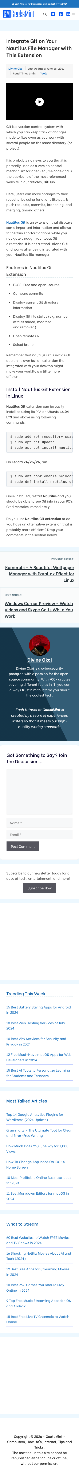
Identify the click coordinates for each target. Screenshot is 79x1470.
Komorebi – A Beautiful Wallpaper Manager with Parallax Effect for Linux (39, 573)
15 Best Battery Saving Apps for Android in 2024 (38, 1009)
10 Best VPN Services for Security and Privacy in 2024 (36, 1041)
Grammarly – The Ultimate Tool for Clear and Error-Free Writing (39, 1133)
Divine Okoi (39, 659)
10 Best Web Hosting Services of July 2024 (35, 1025)
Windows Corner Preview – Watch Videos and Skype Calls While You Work (39, 609)
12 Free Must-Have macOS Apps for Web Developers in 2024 (38, 1057)
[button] (45, 14)
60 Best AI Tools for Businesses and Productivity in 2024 (39, 3)
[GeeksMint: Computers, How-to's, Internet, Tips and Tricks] (19, 14)
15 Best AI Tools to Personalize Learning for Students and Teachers (38, 1073)
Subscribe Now (40, 887)
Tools (43, 73)
